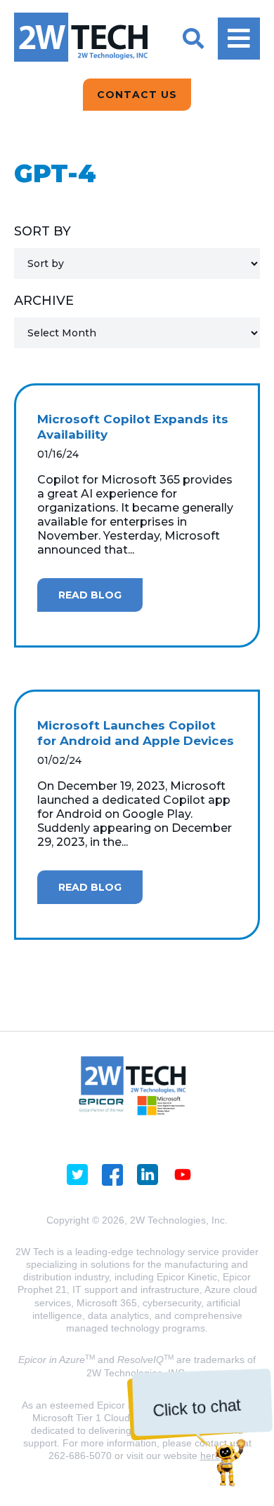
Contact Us (137, 94)
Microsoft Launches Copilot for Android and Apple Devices (135, 733)
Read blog (90, 595)
